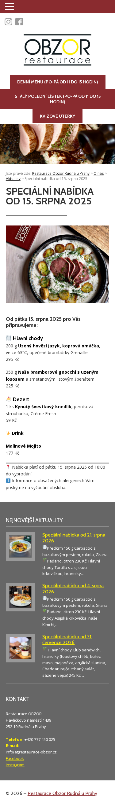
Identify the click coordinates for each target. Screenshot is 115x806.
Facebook (15, 758)
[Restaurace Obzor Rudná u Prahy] (57, 50)
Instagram (15, 765)
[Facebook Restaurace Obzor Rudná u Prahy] (20, 22)
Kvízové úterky (57, 116)
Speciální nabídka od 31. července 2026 (67, 639)
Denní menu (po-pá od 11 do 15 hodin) (57, 82)
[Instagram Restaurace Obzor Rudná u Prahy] (10, 22)
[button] (10, 6)
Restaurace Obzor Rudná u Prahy (62, 793)
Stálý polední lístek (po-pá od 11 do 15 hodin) (58, 98)
